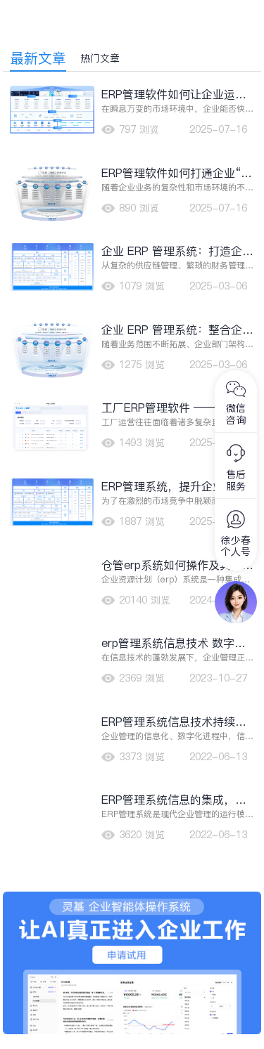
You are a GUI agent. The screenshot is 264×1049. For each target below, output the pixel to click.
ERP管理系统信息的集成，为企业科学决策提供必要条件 (173, 800)
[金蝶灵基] (132, 899)
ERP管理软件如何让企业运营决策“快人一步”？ (173, 94)
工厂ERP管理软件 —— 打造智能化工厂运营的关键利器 (177, 408)
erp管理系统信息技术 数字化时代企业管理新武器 (173, 643)
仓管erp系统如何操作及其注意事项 (177, 565)
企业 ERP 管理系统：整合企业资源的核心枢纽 (177, 330)
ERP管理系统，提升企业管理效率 (173, 486)
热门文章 (100, 58)
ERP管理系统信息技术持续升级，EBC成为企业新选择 (173, 722)
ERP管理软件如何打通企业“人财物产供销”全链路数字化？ (176, 173)
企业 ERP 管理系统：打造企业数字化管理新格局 (177, 251)
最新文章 (38, 58)
